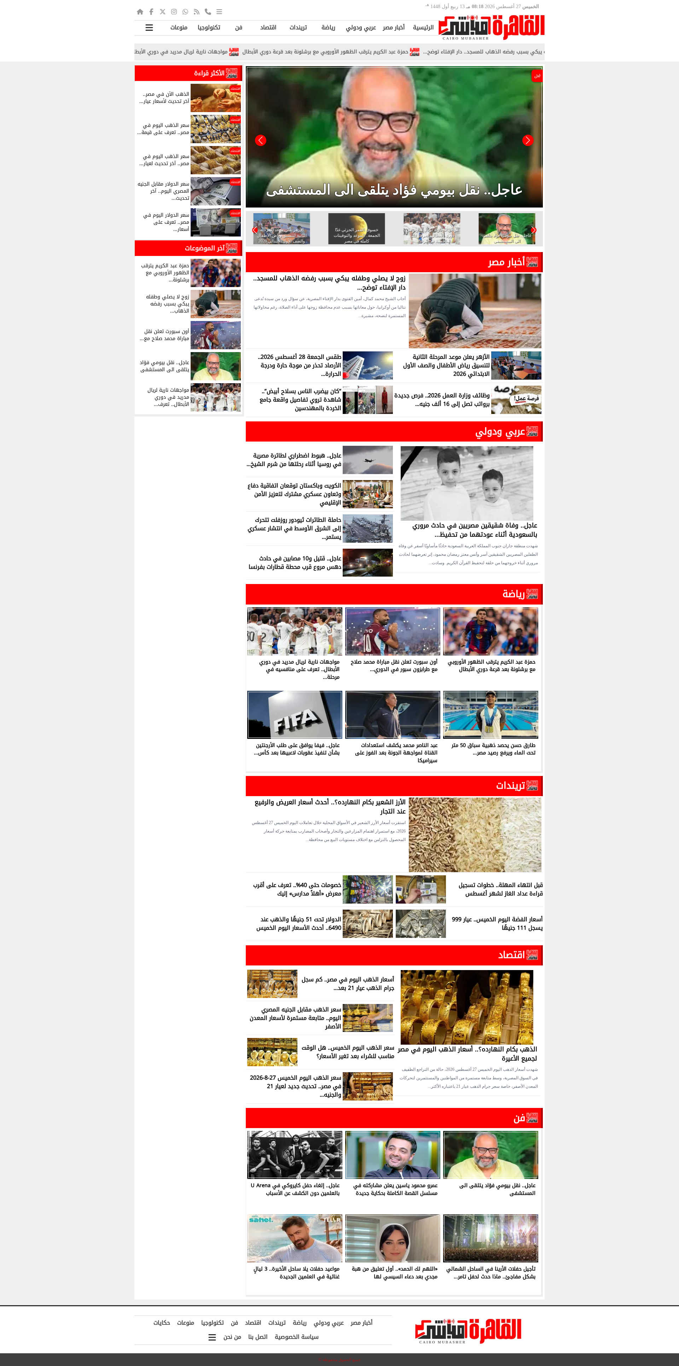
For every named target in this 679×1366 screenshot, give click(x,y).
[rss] (196, 11)
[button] (260, 140)
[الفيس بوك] (151, 11)
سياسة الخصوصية (297, 1336)
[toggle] (149, 28)
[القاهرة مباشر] (492, 27)
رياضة (328, 27)
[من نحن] (208, 11)
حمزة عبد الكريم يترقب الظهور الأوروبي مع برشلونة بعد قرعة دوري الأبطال (394, 52)
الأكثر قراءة (209, 73)
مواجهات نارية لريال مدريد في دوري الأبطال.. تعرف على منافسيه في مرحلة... (209, 52)
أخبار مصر (394, 27)
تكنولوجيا (209, 27)
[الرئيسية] (140, 11)
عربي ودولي (361, 27)
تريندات (298, 27)
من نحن (232, 1336)
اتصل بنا (258, 1336)
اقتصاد (268, 27)
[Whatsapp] (185, 11)
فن (238, 27)
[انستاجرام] (174, 11)
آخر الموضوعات (205, 248)
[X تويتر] (162, 11)
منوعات (178, 27)
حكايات (161, 1322)
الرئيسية (423, 27)
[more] (219, 11)
